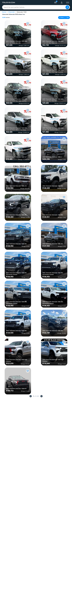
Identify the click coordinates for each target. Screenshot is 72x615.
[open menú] (67, 2)
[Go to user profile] (61, 2)
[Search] (67, 7)
